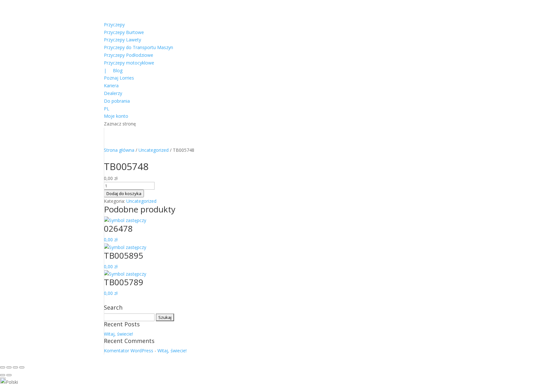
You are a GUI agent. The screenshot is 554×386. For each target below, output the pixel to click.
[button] (277, 381)
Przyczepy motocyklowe (129, 63)
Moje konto (116, 116)
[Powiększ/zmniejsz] (2, 367)
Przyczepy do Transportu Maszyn (138, 47)
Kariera (111, 85)
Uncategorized (153, 150)
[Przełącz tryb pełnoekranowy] (9, 367)
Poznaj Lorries (119, 78)
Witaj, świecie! (118, 334)
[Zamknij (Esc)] (21, 367)
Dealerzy (113, 93)
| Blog (113, 70)
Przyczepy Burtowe (124, 32)
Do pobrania (117, 101)
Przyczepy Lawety (122, 40)
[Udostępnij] (15, 367)
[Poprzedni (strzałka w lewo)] (2, 375)
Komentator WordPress (128, 350)
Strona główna (119, 150)
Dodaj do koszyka (123, 193)
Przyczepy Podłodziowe (128, 55)
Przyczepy (114, 24)
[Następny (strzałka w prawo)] (9, 375)
